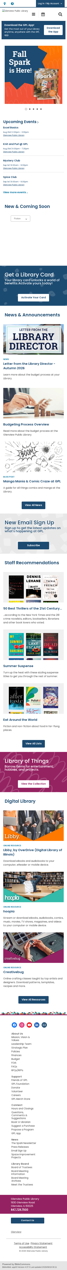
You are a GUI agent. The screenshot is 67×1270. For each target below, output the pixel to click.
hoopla (8, 911)
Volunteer (17, 1091)
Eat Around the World (20, 720)
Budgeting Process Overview (26, 424)
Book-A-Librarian (21, 1122)
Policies (15, 1051)
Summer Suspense (18, 666)
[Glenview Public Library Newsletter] (44, 1025)
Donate (15, 1087)
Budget (15, 1059)
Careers (16, 1095)
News (6, 359)
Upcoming (19, 121)
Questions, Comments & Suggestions (19, 1115)
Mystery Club (11, 160)
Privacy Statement (42, 1243)
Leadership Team (21, 1044)
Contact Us (27, 1220)
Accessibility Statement (33, 1247)
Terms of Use (21, 1243)
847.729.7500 (19, 1209)
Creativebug (13, 972)
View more (14, 192)
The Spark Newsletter (23, 1143)
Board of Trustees (21, 1167)
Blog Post (8, 476)
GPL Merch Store (20, 1099)
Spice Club (10, 177)
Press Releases (20, 1147)
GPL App (16, 1133)
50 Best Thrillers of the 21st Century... (32, 608)
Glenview (16, 1232)
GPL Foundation (20, 1083)
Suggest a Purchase (23, 1125)
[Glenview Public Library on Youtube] (29, 1025)
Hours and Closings (22, 1108)
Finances (16, 1055)
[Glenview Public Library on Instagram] (21, 1025)
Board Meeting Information (19, 1172)
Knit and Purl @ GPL (15, 144)
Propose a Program (22, 1129)
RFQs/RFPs (17, 1070)
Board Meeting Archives (19, 1179)
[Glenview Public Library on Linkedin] (36, 1025)
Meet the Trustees (22, 1184)
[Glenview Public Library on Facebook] (14, 1025)
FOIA (13, 1062)
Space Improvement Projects (23, 1156)
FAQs (14, 1066)
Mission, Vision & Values (20, 1038)
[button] (4, 3)
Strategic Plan (19, 1047)
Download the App (53, 29)
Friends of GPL (19, 1080)
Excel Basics (10, 127)
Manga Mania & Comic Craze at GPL (32, 481)
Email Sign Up (18, 1150)
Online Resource (12, 845)
